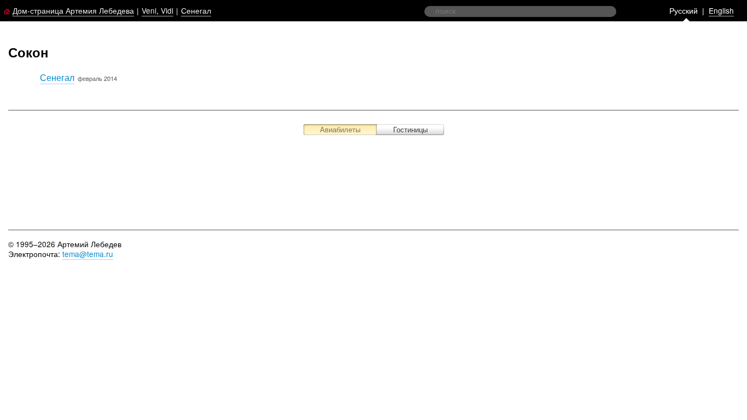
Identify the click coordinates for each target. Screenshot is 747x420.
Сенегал (196, 10)
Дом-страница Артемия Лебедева (73, 10)
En (721, 10)
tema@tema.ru (87, 253)
